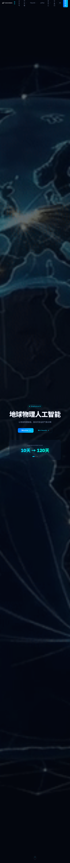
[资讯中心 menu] (51, 3)
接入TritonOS (42, 430)
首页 (14, 3)
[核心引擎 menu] (27, 3)
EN (60, 3)
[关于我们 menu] (57, 3)
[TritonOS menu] (37, 3)
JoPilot (42, 3)
